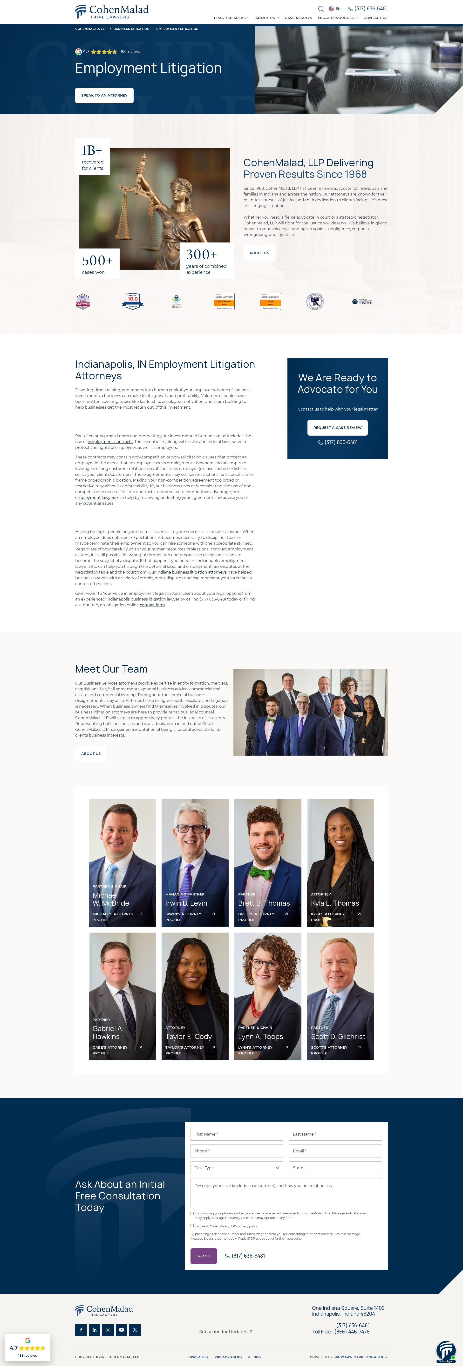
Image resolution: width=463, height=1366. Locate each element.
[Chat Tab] (231, 683)
